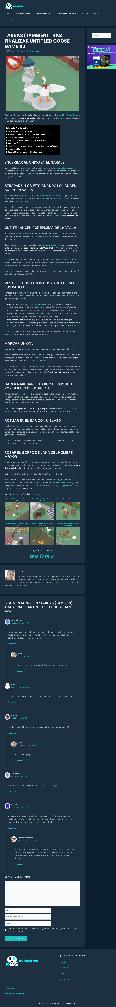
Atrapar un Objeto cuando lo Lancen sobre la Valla (28, 134)
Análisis (96, 13)
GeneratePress (71, 1003)
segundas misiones (66, 168)
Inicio (9, 13)
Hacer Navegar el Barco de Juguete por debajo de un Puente (33, 146)
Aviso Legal (10, 988)
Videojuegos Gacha (66, 13)
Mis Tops (84, 13)
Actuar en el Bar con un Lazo (19, 149)
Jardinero (38, 304)
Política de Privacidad (14, 994)
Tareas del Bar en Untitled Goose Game (68, 498)
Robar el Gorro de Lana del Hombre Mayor (25, 152)
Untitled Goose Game (32, 51)
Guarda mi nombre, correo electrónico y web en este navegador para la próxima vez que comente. (43, 930)
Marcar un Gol (13, 143)
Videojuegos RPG (44, 13)
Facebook (64, 979)
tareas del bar (50, 245)
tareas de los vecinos (52, 195)
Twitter (63, 962)
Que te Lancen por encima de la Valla (23, 137)
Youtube (64, 968)
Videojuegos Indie (23, 13)
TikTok (63, 973)
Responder (12, 644)
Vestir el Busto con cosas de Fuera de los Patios (27, 140)
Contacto (10, 20)
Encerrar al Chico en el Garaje (20, 131)
